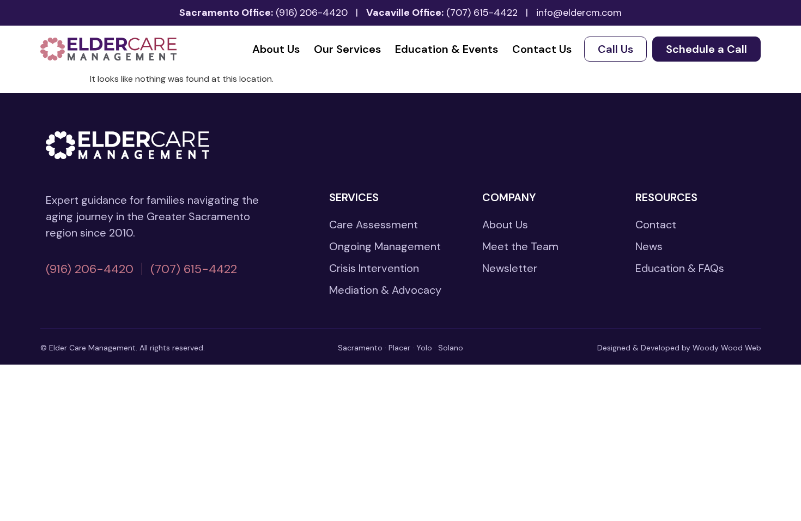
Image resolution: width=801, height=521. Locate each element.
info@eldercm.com (579, 12)
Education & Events (446, 49)
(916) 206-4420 (312, 12)
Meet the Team (520, 246)
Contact (655, 224)
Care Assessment (373, 224)
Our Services (347, 49)
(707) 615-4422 (482, 12)
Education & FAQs (679, 268)
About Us (276, 49)
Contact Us (542, 49)
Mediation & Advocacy (385, 290)
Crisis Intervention (374, 268)
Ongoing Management (385, 246)
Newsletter (509, 268)
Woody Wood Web (727, 348)
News (649, 246)
